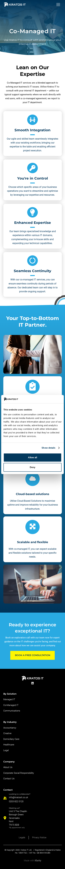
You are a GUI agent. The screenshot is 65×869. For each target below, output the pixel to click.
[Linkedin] (32, 683)
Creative (7, 733)
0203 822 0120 (16, 801)
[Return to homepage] (14, 4)
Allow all (32, 457)
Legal (6, 750)
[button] (58, 4)
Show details (48, 447)
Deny (32, 467)
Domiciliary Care (11, 739)
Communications (11, 710)
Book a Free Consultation (32, 655)
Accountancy (9, 727)
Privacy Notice (39, 837)
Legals (22, 837)
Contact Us (9, 778)
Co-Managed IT (10, 705)
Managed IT (9, 699)
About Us (7, 767)
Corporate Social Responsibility (18, 773)
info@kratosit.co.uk (18, 797)
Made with (32, 860)
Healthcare (8, 744)
